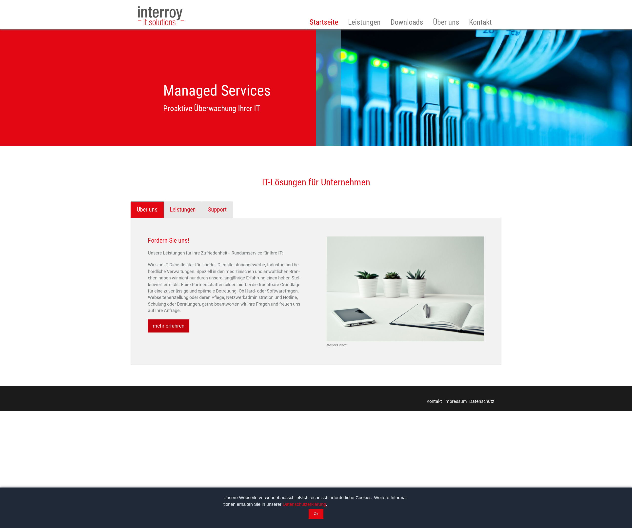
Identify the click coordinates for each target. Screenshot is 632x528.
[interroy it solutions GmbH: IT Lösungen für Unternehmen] (161, 16)
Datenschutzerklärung (304, 504)
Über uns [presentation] (147, 209)
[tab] (147, 209)
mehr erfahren (168, 326)
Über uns (446, 22)
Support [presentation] (217, 209)
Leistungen (364, 22)
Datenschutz (481, 401)
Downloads (407, 22)
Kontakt (480, 22)
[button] (316, 514)
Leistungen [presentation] (183, 209)
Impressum (455, 401)
